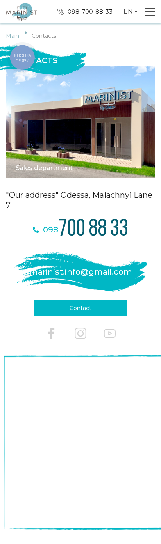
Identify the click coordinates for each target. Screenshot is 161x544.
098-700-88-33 (90, 11)
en (128, 11)
